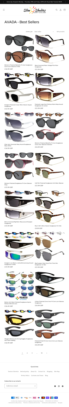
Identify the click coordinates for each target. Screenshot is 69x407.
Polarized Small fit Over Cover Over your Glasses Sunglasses (49, 341)
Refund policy (24, 371)
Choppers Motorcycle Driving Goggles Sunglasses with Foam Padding (18, 339)
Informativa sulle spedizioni (49, 402)
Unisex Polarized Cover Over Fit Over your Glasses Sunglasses (49, 302)
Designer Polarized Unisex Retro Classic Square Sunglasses (18, 105)
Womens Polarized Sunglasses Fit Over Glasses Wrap (18, 184)
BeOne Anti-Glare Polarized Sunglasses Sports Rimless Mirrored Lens (17, 303)
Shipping (49, 371)
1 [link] (22, 353)
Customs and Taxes (37, 375)
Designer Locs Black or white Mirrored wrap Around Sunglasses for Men (18, 263)
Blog (46, 375)
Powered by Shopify (38, 401)
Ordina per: (29, 31)
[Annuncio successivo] (65, 2)
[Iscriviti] (35, 386)
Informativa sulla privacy (15, 402)
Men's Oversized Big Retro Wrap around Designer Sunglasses (18, 222)
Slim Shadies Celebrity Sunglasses (24, 401)
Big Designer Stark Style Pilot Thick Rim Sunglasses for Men (46, 264)
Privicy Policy (25, 375)
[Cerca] (57, 10)
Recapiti (60, 402)
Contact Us (41, 371)
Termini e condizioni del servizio (31, 402)
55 (41, 353)
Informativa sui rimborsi (51, 401)
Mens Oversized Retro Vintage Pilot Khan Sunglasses (46, 66)
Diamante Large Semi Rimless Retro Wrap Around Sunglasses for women (49, 105)
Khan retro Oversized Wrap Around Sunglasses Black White (17, 145)
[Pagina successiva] (47, 353)
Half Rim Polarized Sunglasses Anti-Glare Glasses (49, 183)
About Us (34, 371)
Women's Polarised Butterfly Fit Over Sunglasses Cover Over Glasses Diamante (49, 143)
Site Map (57, 371)
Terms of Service (13, 371)
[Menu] (4, 10)
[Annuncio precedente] (3, 2)
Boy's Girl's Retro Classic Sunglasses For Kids (48, 226)
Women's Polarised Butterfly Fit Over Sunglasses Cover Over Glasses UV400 (18, 65)
